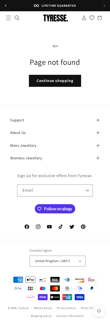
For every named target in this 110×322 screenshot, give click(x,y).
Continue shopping (55, 80)
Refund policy (43, 308)
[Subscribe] (87, 190)
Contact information (70, 316)
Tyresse (23, 308)
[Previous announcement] (5, 5)
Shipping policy (41, 316)
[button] (8, 18)
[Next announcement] (104, 5)
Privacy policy (66, 308)
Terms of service (91, 308)
